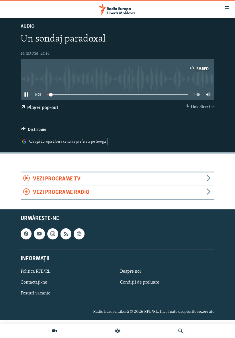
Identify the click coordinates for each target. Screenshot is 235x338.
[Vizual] (54, 331)
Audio (28, 26)
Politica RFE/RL (35, 271)
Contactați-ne (34, 282)
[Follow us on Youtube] (39, 233)
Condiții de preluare (139, 282)
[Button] (33, 130)
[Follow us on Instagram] (52, 233)
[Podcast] (117, 331)
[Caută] (180, 331)
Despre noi (130, 271)
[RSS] (65, 233)
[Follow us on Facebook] (26, 233)
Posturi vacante (35, 293)
